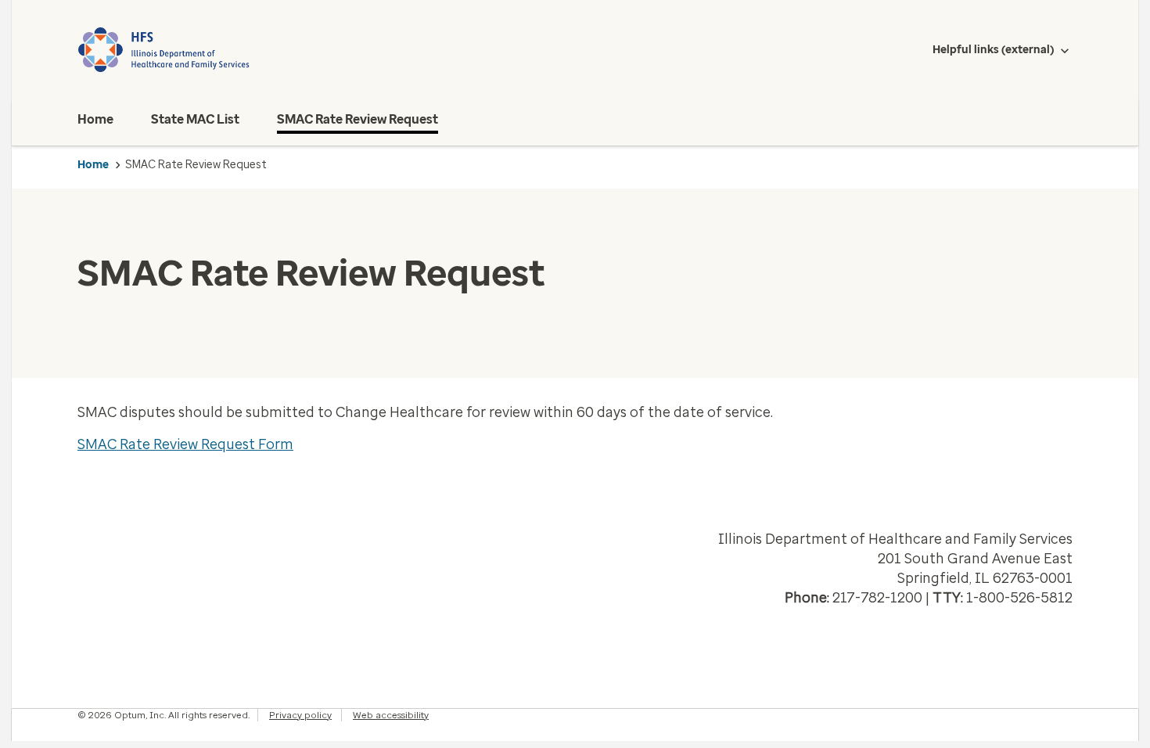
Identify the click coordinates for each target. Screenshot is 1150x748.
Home (93, 164)
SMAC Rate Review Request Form (185, 444)
